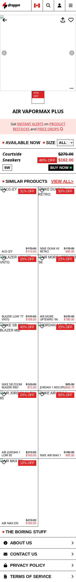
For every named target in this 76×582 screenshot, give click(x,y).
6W (7, 167)
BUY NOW (59, 167)
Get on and (38, 126)
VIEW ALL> (62, 181)
